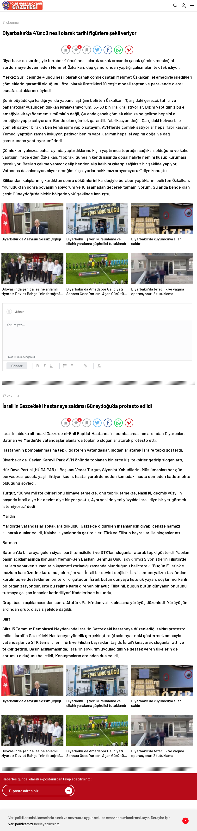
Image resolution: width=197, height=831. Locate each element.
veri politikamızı (20, 824)
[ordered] (65, 366)
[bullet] (71, 366)
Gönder (17, 366)
